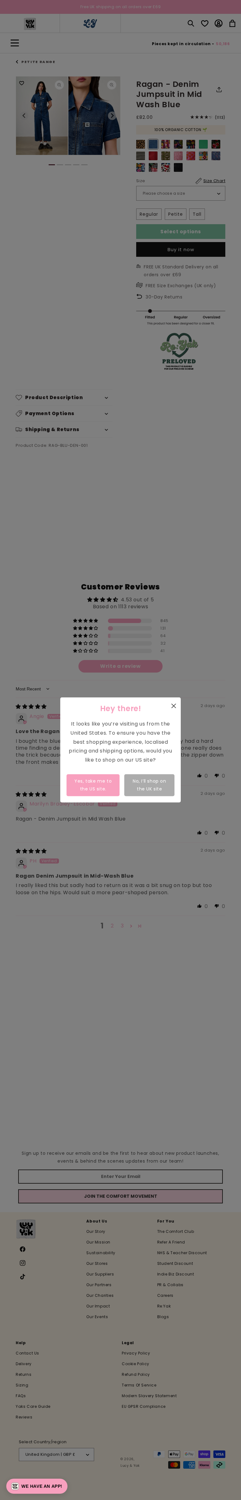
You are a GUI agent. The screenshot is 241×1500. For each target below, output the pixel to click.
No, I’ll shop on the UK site (149, 785)
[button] (36, 1486)
